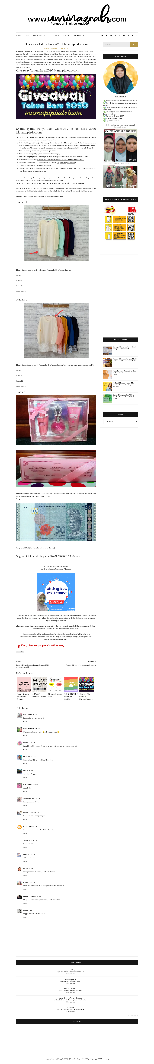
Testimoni (53, 35)
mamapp (26, 742)
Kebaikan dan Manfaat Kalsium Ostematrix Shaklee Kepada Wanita (124, 373)
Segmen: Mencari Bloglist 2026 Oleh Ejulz (70, 972)
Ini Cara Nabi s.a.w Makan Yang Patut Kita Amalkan (70, 1000)
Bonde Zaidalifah (29, 896)
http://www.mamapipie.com (46, 151)
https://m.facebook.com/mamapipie (46, 154)
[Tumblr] (133, 35)
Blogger (98, 1058)
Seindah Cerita (70, 979)
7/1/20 (31, 868)
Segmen (20, 652)
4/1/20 (34, 826)
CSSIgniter (60, 1059)
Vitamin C (78, 35)
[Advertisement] (120, 294)
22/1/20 (31, 910)
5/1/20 (32, 854)
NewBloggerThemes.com (97, 1059)
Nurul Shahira (28, 728)
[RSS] (136, 35)
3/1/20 (32, 742)
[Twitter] (102, 35)
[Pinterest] (115, 35)
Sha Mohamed (28, 798)
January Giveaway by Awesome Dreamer (23, 696)
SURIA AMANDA (70, 989)
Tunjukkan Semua (133, 1015)
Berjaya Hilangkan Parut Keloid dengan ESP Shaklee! (125, 348)
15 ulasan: (63, 48)
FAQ (26, 35)
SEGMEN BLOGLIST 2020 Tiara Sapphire (71, 696)
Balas (25, 721)
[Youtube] (128, 35)
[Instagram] (124, 35)
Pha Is (25, 910)
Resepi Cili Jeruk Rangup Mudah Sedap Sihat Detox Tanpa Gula (125, 360)
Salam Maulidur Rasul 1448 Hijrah (70, 990)
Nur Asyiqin (27, 714)
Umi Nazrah (74, 1058)
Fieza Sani (27, 826)
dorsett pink (28, 812)
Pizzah (25, 868)
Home (18, 35)
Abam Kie (26, 756)
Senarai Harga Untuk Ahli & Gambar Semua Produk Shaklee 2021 (124, 397)
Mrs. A (25, 770)
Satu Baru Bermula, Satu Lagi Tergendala (70, 1009)
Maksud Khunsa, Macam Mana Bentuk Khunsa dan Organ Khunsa (124, 385)
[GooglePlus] (110, 35)
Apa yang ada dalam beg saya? (70, 981)
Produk (66, 35)
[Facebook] (106, 35)
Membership (38, 35)
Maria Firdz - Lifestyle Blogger (70, 998)
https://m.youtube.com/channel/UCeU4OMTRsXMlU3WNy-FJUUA (60, 160)
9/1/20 (39, 896)
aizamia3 (70, 1007)
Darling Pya (27, 784)
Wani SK (26, 854)
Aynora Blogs (70, 970)
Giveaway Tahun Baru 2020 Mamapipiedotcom (56, 44)
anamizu (26, 882)
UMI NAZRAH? (120, 97)
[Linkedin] (120, 35)
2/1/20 (35, 714)
